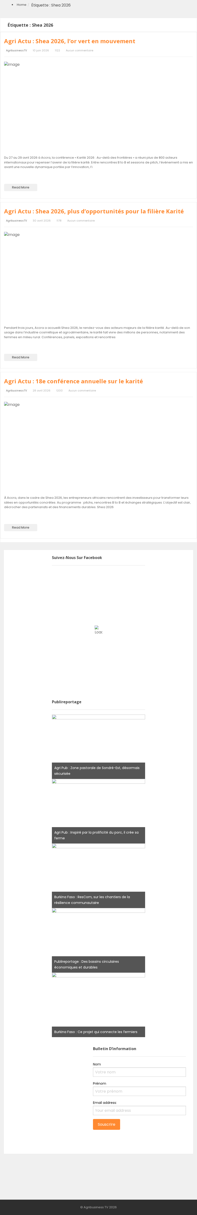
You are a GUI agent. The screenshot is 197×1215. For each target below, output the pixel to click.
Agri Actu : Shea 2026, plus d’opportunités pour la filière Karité (94, 211)
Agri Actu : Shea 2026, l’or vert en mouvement (69, 41)
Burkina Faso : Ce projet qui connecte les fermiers (95, 1031)
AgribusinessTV (16, 50)
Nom (97, 1064)
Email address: (105, 1102)
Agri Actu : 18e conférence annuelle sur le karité (73, 381)
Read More (20, 187)
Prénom (99, 1083)
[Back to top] (181, 1204)
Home (21, 4)
